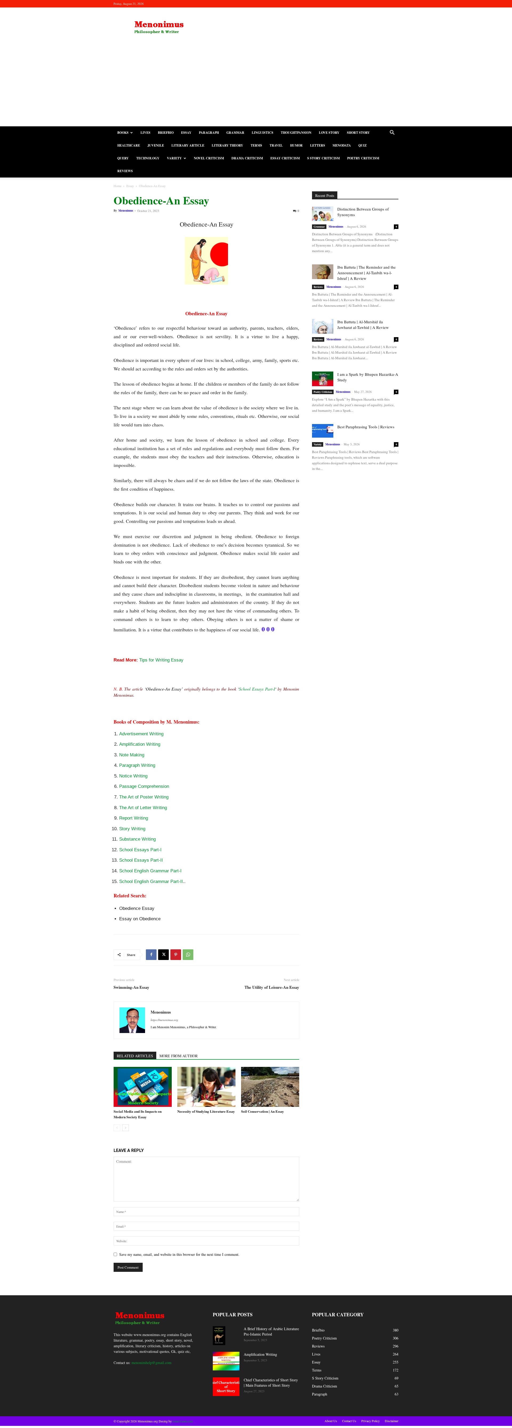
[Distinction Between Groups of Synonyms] (322, 213)
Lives (145, 132)
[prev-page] (117, 1127)
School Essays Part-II (141, 860)
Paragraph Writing (137, 765)
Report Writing (133, 818)
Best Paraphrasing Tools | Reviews (365, 426)
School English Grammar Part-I (150, 870)
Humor (296, 145)
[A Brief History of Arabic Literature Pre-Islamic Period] (219, 1335)
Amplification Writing (139, 744)
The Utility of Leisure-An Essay (272, 987)
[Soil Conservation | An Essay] (270, 1087)
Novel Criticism (209, 158)
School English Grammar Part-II (151, 881)
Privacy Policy (370, 1421)
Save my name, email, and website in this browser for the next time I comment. (179, 1254)
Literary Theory (227, 145)
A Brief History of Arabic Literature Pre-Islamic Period (271, 1331)
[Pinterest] (175, 954)
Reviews (125, 171)
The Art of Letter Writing (143, 807)
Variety (174, 158)
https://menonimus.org (164, 1020)
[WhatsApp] (188, 954)
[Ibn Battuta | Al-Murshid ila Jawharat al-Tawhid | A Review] (322, 326)
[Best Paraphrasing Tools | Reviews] (322, 431)
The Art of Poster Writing (144, 797)
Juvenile (155, 145)
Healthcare (128, 145)
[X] (163, 954)
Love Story (329, 132)
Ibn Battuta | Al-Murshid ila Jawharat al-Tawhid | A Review (363, 324)
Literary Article (187, 145)
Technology (147, 158)
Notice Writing (133, 775)
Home (117, 186)
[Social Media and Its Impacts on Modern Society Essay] (143, 1087)
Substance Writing (137, 839)
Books (123, 132)
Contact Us (349, 1421)
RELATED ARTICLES (135, 1055)
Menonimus (125, 210)
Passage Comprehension (144, 786)
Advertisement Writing (141, 733)
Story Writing (132, 828)
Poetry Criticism (363, 158)
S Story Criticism (323, 158)
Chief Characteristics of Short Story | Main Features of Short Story (271, 1382)
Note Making (131, 754)
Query (123, 158)
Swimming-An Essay (131, 987)
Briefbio (166, 132)
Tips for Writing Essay (161, 660)
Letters (317, 145)
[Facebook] (151, 954)
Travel (276, 145)
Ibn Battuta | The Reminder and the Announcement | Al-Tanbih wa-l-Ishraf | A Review (366, 272)
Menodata (342, 145)
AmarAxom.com (182, 1421)
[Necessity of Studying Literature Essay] (206, 1087)
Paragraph (209, 132)
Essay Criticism (285, 158)
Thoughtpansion (296, 132)
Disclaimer (391, 1421)
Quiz (362, 145)
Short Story (358, 132)
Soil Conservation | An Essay (262, 1111)
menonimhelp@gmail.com (151, 1362)
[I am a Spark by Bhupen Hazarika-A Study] (322, 379)
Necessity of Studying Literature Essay (206, 1111)
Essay (186, 132)
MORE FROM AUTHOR (178, 1055)
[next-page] (125, 1127)
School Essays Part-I (257, 689)
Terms (256, 145)
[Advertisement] (256, 86)
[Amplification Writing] (226, 1361)
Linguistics (262, 132)
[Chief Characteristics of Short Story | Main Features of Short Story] (226, 1386)
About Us (331, 1421)
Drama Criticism (247, 158)
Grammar (235, 132)
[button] (392, 133)
